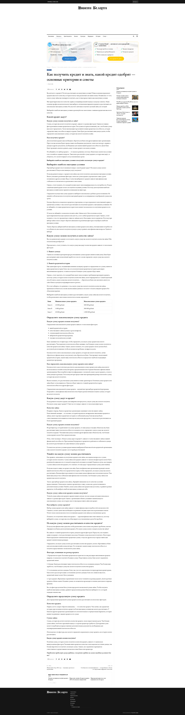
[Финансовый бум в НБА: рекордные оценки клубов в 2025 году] (135, 107)
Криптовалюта (68, 36)
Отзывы (60, 54)
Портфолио (53, 54)
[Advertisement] (92, 21)
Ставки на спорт (75, 706)
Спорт (104, 36)
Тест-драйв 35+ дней (115, 58)
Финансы (58, 36)
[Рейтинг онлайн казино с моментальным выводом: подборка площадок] (135, 97)
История (98, 36)
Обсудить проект (69, 58)
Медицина (90, 36)
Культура (83, 36)
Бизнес (76, 36)
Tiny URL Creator (134, 712)
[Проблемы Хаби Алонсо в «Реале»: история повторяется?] (135, 114)
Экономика (51, 36)
